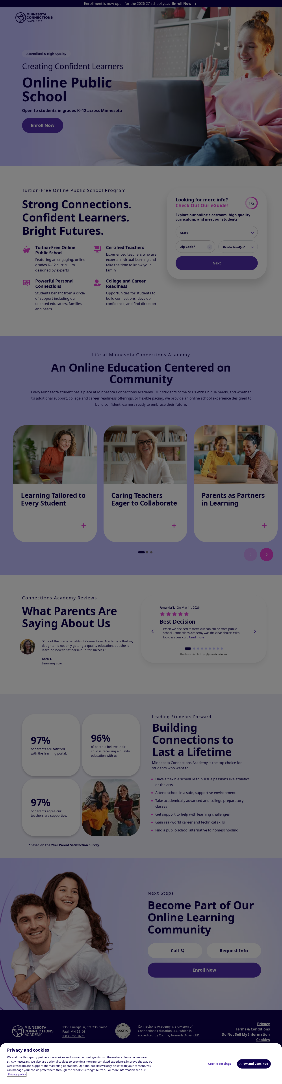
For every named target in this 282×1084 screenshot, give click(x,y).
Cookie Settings (219, 1064)
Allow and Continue (253, 1064)
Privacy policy (17, 1074)
